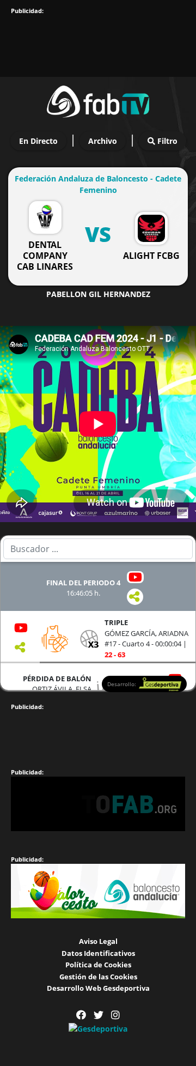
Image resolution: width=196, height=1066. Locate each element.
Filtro (166, 141)
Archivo (102, 141)
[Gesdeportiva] (98, 1028)
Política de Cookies (98, 965)
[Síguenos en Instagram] (115, 1015)
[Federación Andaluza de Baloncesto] (98, 99)
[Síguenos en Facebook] (81, 1015)
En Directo (38, 141)
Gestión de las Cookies (98, 977)
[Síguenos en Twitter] (98, 1015)
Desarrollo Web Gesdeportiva (98, 988)
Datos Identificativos (98, 953)
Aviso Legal (98, 941)
